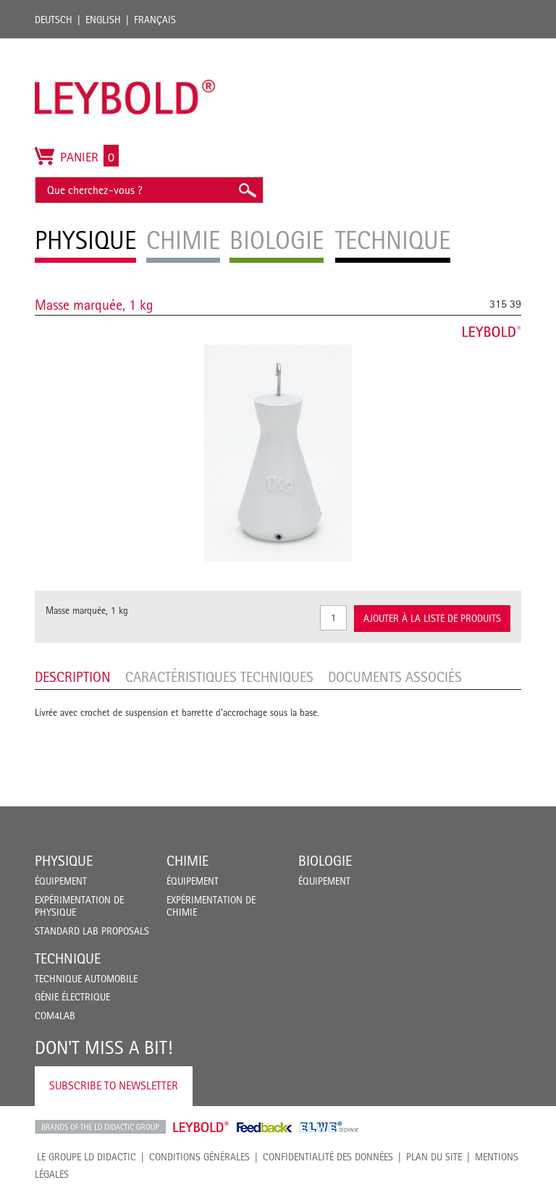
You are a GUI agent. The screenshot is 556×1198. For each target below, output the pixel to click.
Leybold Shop (201, 1127)
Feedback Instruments (264, 1127)
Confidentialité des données (328, 1157)
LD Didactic (100, 1127)
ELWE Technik (329, 1127)
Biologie (325, 860)
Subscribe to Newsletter (113, 1085)
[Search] (246, 190)
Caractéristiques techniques (219, 677)
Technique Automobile (86, 978)
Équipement (61, 881)
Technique (68, 958)
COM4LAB (55, 1015)
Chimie (187, 860)
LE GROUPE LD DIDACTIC (86, 1157)
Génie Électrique (72, 997)
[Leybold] (125, 45)
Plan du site (434, 1157)
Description (73, 677)
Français (155, 19)
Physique (64, 860)
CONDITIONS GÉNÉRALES (199, 1157)
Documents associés (395, 677)
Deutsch (53, 19)
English (103, 19)
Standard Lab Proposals (92, 931)
